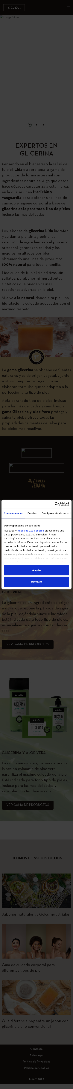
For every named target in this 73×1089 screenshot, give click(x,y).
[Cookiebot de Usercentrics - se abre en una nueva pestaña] (52, 504)
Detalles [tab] (32, 513)
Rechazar (36, 581)
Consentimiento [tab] (13, 513)
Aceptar (36, 570)
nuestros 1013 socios (31, 530)
